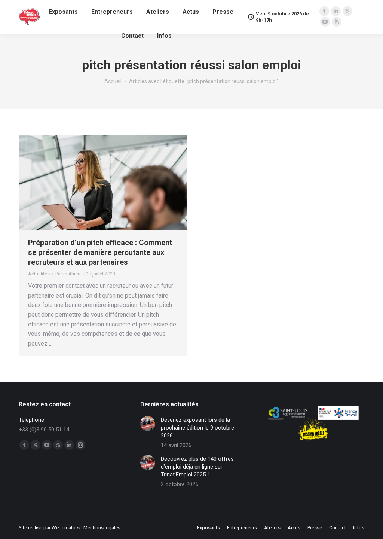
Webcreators (66, 527)
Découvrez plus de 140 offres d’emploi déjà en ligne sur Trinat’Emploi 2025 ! (197, 466)
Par (67, 274)
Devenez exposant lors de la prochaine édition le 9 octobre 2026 (197, 427)
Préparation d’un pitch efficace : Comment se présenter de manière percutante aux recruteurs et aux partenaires (100, 252)
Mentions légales (101, 527)
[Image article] (147, 423)
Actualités (39, 274)
